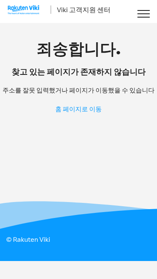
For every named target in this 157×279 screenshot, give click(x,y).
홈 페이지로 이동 (78, 109)
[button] (143, 13)
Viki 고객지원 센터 (84, 9)
